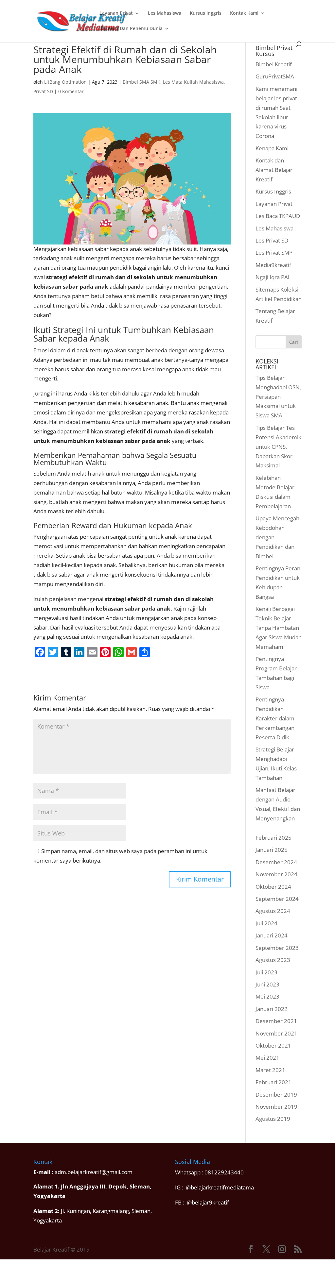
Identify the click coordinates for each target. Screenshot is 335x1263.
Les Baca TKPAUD (278, 216)
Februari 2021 (273, 1082)
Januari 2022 (272, 1009)
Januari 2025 (272, 849)
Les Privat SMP (274, 252)
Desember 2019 (276, 1094)
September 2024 (277, 898)
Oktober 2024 (273, 886)
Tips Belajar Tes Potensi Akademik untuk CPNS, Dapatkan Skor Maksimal (278, 446)
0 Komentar (71, 91)
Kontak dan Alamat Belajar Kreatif (274, 170)
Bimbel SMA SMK (141, 82)
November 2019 (276, 1106)
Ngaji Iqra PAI (273, 277)
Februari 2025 (273, 837)
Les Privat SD (272, 240)
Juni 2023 (267, 984)
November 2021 (276, 1033)
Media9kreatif (273, 265)
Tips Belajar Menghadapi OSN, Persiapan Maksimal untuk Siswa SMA (278, 396)
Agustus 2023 (273, 960)
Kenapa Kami (272, 148)
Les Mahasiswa (164, 13)
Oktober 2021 (273, 1045)
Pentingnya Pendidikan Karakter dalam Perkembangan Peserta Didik (275, 718)
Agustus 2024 (273, 911)
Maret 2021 (270, 1070)
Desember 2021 (276, 1021)
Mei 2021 (267, 1057)
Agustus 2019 (273, 1118)
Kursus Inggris (205, 13)
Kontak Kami (244, 13)
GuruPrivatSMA (275, 76)
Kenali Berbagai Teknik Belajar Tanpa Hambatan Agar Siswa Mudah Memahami (279, 627)
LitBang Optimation (65, 82)
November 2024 (276, 874)
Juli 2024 (266, 923)
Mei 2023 (267, 996)
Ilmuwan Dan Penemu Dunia (131, 28)
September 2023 (277, 947)
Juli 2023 (266, 972)
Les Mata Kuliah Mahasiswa (193, 82)
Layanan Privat (116, 13)
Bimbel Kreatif (274, 64)
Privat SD (43, 91)
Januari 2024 (272, 935)
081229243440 (224, 1172)
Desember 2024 (276, 862)
